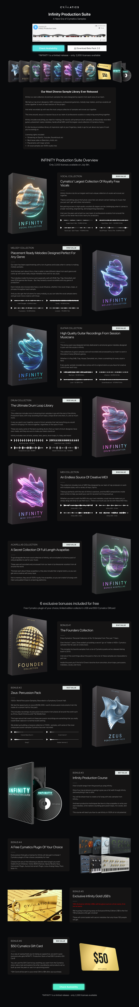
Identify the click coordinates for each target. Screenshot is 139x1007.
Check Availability (48, 48)
